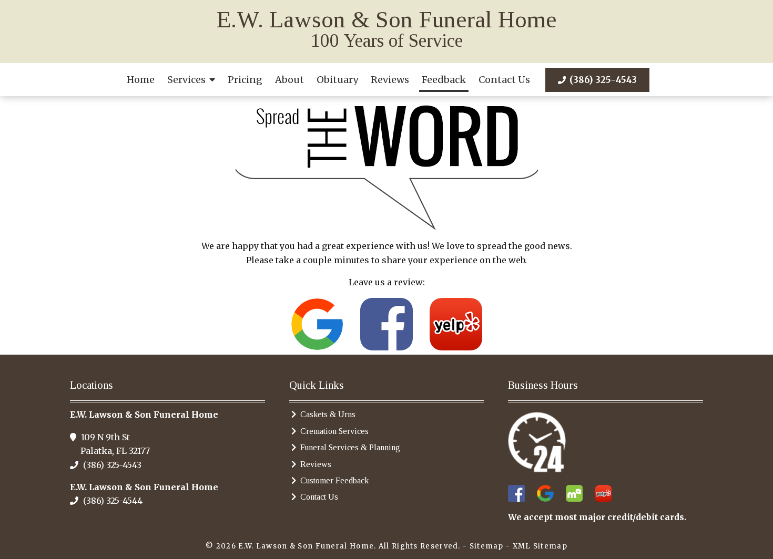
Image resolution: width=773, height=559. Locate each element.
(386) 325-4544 (112, 500)
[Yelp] (456, 323)
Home (141, 80)
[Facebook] (386, 323)
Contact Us (504, 80)
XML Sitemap (540, 546)
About (289, 80)
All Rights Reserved (419, 546)
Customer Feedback (334, 480)
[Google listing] (317, 323)
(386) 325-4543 (602, 80)
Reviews (390, 80)
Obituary (337, 80)
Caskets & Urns (327, 414)
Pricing (245, 80)
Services (186, 80)
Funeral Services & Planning (350, 447)
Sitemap (487, 546)
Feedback (444, 80)
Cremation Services (334, 431)
